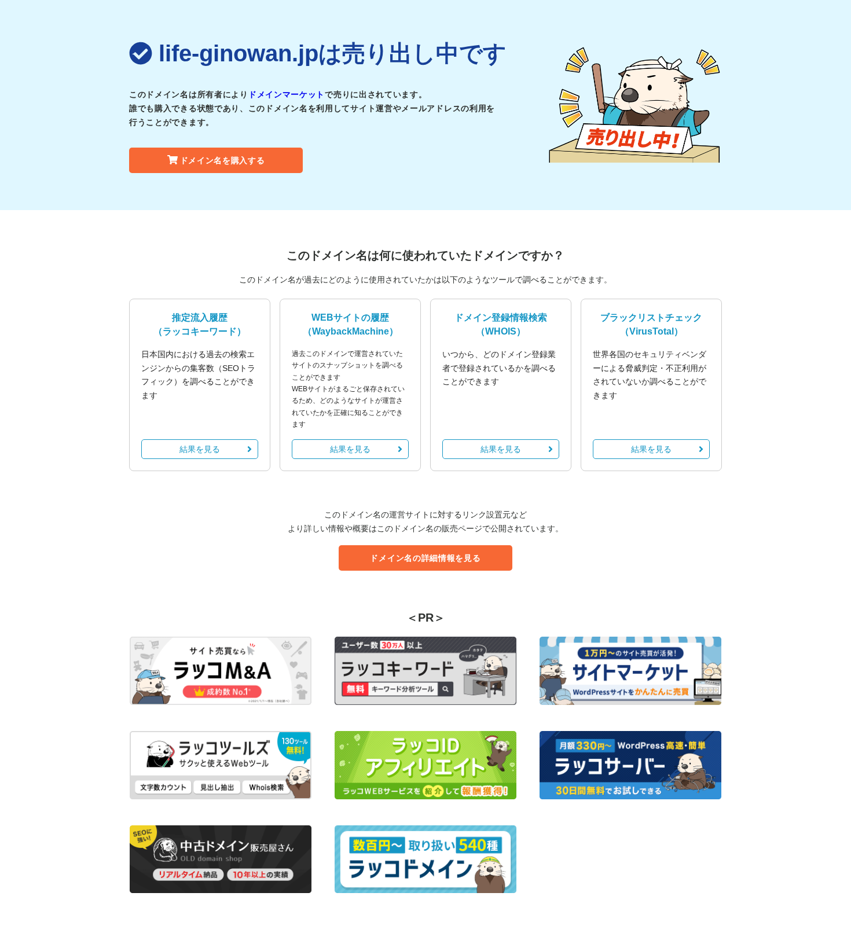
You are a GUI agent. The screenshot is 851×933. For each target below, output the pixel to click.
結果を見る (199, 449)
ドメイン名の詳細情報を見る (425, 558)
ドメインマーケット (286, 94)
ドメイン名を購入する (222, 160)
